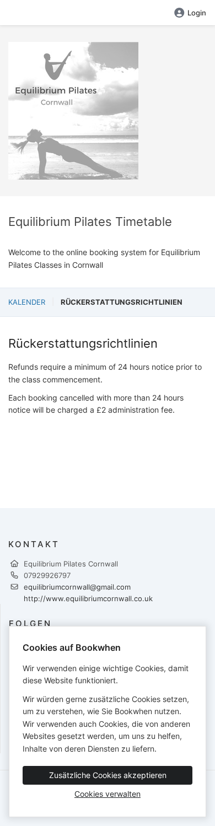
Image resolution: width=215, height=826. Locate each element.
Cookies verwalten (107, 793)
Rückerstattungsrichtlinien (121, 302)
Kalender (26, 302)
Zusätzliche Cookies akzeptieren (107, 775)
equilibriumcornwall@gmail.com (77, 586)
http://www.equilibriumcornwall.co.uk (88, 598)
